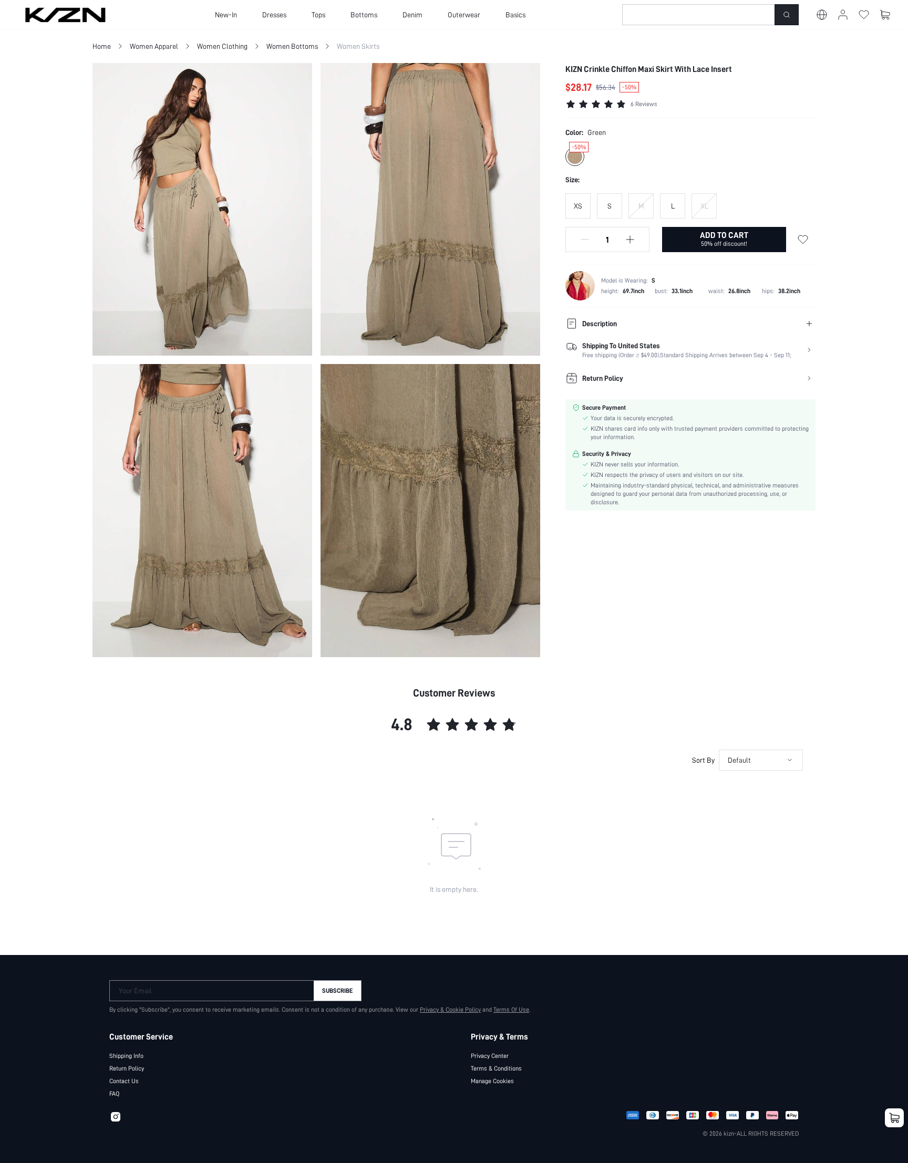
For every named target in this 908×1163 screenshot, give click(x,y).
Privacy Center (490, 1056)
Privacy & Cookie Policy (450, 1009)
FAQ (114, 1093)
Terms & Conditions (496, 1068)
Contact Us (124, 1081)
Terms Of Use (511, 1009)
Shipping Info (126, 1056)
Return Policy (126, 1068)
